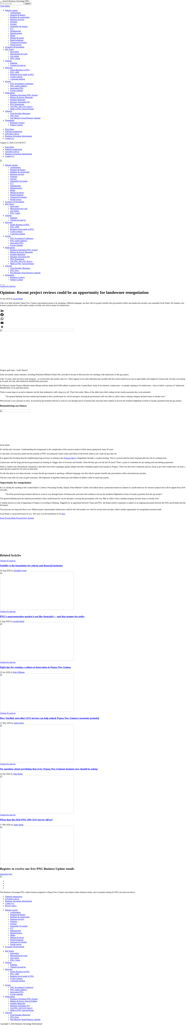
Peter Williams (19, 672)
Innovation (14, 52)
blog (63, 514)
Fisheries (13, 22)
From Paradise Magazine (20, 113)
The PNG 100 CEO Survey (21, 106)
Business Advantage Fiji (20, 102)
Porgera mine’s (70, 458)
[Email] (93, 323)
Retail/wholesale (16, 40)
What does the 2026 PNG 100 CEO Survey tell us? (26, 819)
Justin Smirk (18, 825)
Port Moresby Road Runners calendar (25, 118)
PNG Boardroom (17, 104)
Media (12, 35)
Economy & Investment (14, 47)
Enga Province (6, 518)
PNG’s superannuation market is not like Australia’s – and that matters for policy (42, 616)
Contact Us (9, 138)
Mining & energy (17, 38)
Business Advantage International (18, 136)
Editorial (13, 63)
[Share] (93, 327)
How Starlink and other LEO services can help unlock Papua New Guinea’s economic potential (49, 718)
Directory (9, 68)
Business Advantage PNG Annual (24, 95)
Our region (14, 56)
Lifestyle (8, 111)
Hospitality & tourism (18, 26)
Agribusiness (15, 13)
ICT (11, 29)
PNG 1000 (14, 72)
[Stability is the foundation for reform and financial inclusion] (37, 609)
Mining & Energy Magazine (21, 97)
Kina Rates (9, 129)
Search (27, 4)
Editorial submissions (13, 131)
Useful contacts (16, 77)
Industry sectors (11, 10)
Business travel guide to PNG (22, 74)
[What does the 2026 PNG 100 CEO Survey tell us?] (37, 863)
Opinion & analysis (18, 65)
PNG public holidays (18, 86)
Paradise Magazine (17, 100)
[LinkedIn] (93, 311)
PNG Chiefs (15, 58)
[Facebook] (93, 315)
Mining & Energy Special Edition (23, 1001)
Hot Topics (9, 49)
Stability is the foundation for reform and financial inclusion (31, 565)
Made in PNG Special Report (22, 109)
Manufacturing (16, 33)
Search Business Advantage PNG (16, 1)
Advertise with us (12, 134)
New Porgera (28, 518)
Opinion (8, 61)
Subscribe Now (6, 874)
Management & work (18, 54)
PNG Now (14, 116)
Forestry (13, 24)
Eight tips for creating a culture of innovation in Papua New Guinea (35, 667)
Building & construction (20, 17)
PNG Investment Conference (21, 84)
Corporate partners (17, 79)
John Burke (18, 774)
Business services (17, 19)
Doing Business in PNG (20, 70)
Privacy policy (11, 906)
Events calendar (16, 90)
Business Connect (17, 123)
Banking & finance (17, 15)
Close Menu (5, 6)
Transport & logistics (18, 42)
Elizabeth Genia (20, 570)
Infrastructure (15, 31)
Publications (10, 93)
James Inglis (19, 723)
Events (8, 81)
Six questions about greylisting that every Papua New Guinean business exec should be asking (49, 769)
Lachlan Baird (18, 621)
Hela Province (17, 518)
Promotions (9, 120)
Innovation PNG (17, 88)
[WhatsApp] (93, 319)
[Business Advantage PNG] (1, 161)
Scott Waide (18, 299)
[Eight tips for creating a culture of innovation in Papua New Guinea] (37, 711)
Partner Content (16, 125)
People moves (15, 45)
